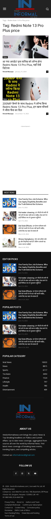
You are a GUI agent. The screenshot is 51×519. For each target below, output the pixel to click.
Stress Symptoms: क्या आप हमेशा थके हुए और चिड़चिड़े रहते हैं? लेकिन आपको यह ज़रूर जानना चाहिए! (32, 241)
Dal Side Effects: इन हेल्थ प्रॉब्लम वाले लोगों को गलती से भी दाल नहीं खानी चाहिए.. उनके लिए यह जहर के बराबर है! (32, 228)
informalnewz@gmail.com (24, 455)
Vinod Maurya (8, 72)
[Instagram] (22, 473)
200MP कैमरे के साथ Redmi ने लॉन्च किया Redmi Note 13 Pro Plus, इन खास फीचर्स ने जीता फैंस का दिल (25, 107)
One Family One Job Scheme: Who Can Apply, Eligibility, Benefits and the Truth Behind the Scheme (33, 201)
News (5, 57)
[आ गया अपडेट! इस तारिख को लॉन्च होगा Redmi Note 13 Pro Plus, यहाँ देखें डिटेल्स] (25, 46)
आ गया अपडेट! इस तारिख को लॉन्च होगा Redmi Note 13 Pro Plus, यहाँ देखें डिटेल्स (22, 65)
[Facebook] (15, 473)
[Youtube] (35, 473)
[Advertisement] (25, 153)
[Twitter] (28, 473)
